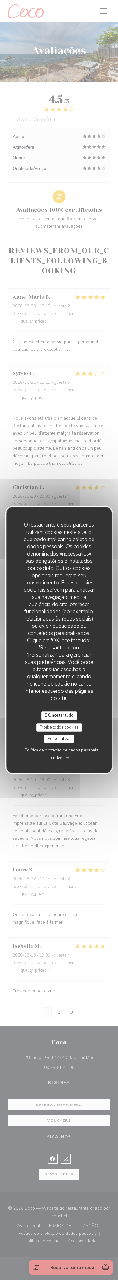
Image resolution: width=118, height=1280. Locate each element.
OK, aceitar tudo (59, 715)
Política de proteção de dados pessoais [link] (61, 750)
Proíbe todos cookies (59, 727)
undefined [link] (60, 758)
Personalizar (59, 738)
